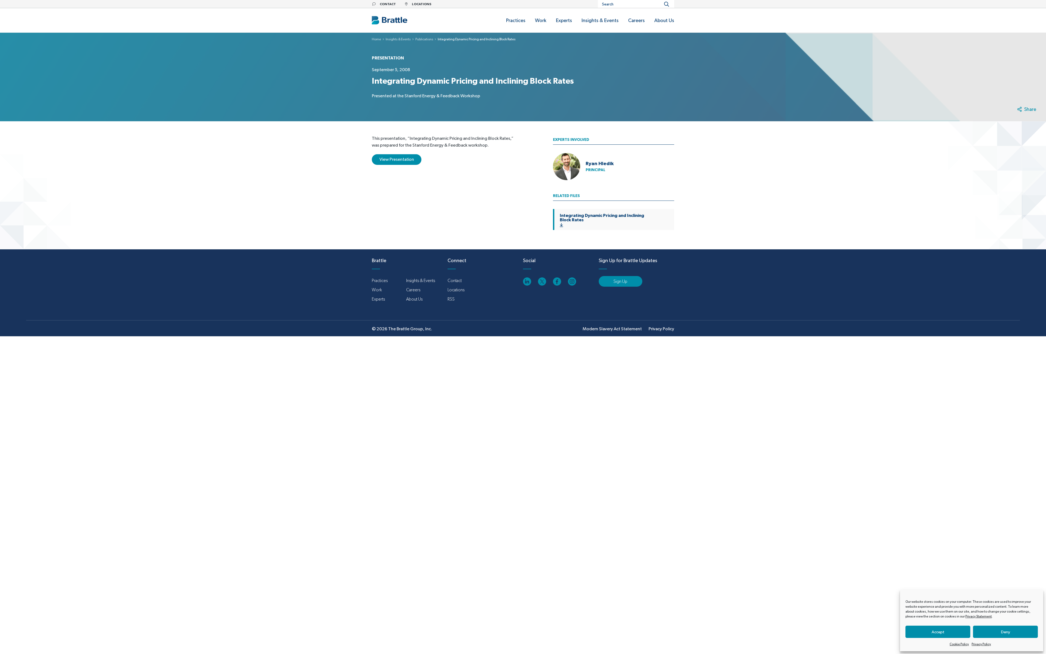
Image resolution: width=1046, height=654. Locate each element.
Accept (938, 631)
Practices (380, 280)
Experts (378, 299)
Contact (455, 280)
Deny (1005, 631)
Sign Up (620, 281)
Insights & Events (398, 39)
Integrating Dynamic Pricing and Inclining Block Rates (602, 217)
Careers (413, 289)
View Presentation (396, 159)
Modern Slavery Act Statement (612, 328)
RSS (451, 299)
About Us (414, 299)
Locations (456, 289)
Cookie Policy (959, 644)
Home (376, 39)
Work (377, 289)
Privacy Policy (981, 644)
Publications (424, 39)
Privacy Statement (978, 616)
